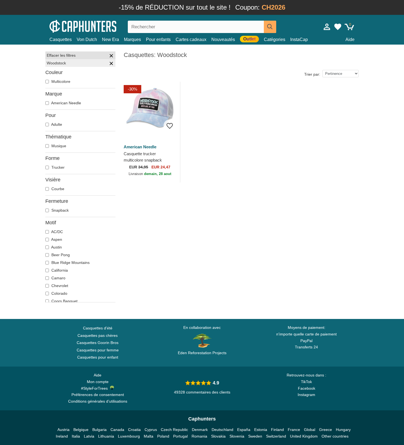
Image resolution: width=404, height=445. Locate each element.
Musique (58, 146)
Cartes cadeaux (191, 39)
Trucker (57, 167)
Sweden (255, 436)
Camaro (57, 278)
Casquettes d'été (97, 328)
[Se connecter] (327, 27)
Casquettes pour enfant (97, 357)
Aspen (56, 239)
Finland (277, 429)
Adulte (56, 124)
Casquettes (60, 39)
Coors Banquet (64, 301)
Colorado (58, 293)
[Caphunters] (97, 26)
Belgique (80, 429)
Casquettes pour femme (98, 350)
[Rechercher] (270, 27)
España (243, 429)
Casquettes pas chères (98, 335)
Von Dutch (87, 39)
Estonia (260, 429)
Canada (117, 429)
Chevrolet (59, 285)
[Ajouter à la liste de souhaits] (170, 125)
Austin (56, 247)
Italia (76, 436)
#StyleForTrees (95, 388)
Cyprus (151, 429)
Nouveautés (223, 39)
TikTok (306, 382)
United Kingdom (304, 436)
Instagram (306, 394)
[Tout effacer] (111, 56)
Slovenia (236, 436)
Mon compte (98, 382)
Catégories (274, 39)
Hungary (343, 429)
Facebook (306, 388)
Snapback (59, 210)
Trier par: (312, 74)
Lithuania (106, 436)
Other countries (335, 436)
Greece (325, 429)
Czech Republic (174, 429)
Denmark (200, 429)
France (294, 429)
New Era (110, 39)
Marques (132, 39)
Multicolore (60, 81)
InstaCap (299, 39)
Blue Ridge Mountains (70, 262)
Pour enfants (158, 39)
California (59, 270)
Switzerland (276, 436)
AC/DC (56, 232)
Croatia (134, 429)
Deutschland (222, 429)
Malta (148, 436)
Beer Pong (60, 255)
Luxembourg (129, 436)
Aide (350, 39)
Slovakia (218, 436)
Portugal (180, 436)
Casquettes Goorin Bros (97, 342)
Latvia (89, 436)
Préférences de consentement (97, 394)
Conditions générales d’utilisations (97, 401)
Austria (63, 429)
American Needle (65, 103)
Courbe (57, 189)
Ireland (62, 436)
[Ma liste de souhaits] (338, 27)
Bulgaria (99, 429)
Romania (199, 436)
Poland (163, 436)
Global (309, 429)
